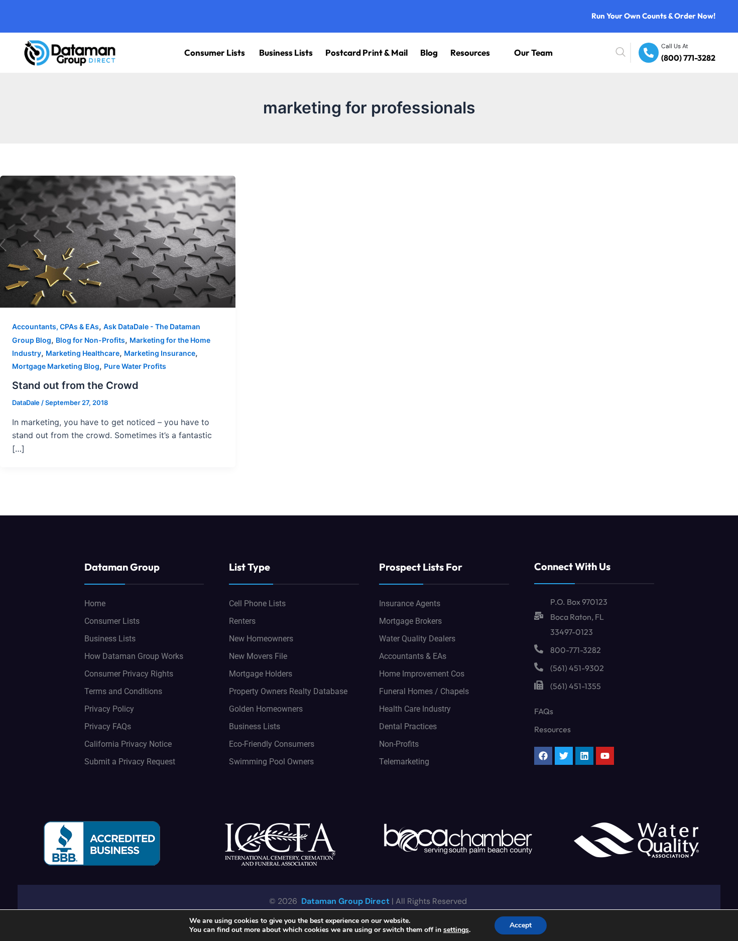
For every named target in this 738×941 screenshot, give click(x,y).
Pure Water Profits (135, 366)
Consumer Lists (289, 52)
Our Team (539, 52)
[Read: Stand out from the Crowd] (117, 241)
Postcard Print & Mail (406, 52)
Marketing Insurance (159, 353)
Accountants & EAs (412, 656)
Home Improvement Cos (421, 674)
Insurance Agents (409, 603)
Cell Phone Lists (257, 603)
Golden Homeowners (266, 709)
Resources (487, 52)
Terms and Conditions (123, 691)
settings (456, 929)
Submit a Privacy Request (129, 761)
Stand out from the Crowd (75, 385)
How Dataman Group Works (133, 656)
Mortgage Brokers (410, 621)
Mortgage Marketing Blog (55, 366)
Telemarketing (404, 761)
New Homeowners (261, 638)
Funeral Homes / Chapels (424, 691)
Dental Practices (408, 726)
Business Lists (344, 52)
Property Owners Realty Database (288, 691)
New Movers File (258, 656)
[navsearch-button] (644, 53)
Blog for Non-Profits (90, 340)
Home (94, 603)
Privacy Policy (109, 709)
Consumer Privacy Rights (128, 674)
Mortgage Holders (260, 674)
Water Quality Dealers (417, 638)
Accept (521, 925)
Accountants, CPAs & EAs (55, 326)
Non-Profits (399, 744)
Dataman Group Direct (344, 901)
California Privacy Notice (128, 744)
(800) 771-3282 (694, 58)
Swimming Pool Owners (271, 761)
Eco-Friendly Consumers (271, 744)
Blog (453, 52)
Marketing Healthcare (82, 353)
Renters (242, 621)
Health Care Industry (415, 709)
